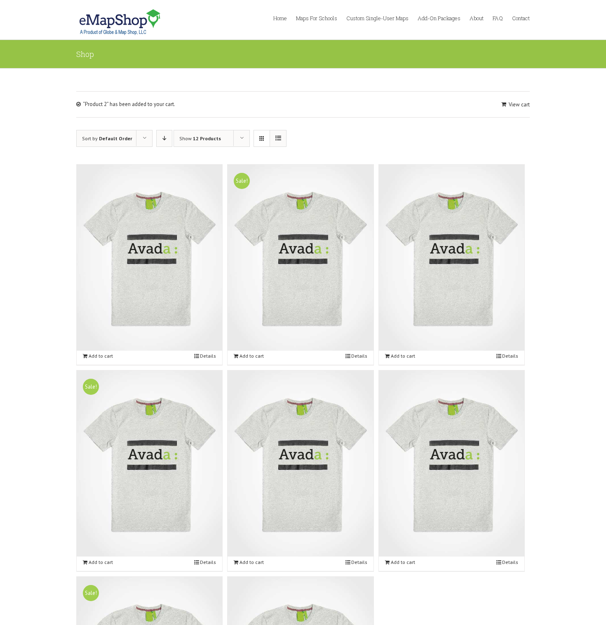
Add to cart (101, 356)
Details (208, 356)
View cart (519, 104)
